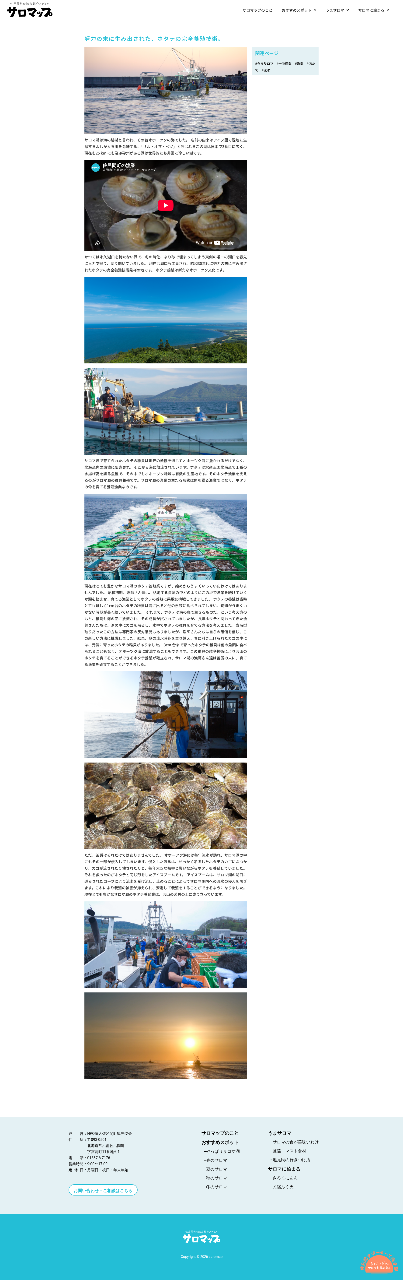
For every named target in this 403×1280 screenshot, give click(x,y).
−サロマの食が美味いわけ (294, 1141)
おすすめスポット (297, 10)
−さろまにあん (284, 1177)
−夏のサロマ (215, 1169)
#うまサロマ (264, 63)
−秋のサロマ (215, 1177)
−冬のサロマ (215, 1186)
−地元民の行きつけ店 (290, 1159)
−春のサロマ (215, 1160)
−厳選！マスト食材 (288, 1150)
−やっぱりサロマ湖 (222, 1151)
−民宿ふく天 (282, 1186)
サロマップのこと (257, 10)
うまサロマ (335, 10)
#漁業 (299, 63)
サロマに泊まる (371, 10)
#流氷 (266, 70)
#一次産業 (284, 63)
